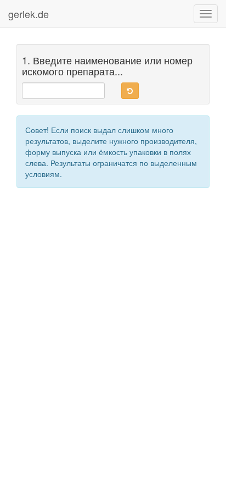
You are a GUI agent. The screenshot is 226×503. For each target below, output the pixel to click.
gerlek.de (28, 14)
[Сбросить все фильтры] (130, 90)
